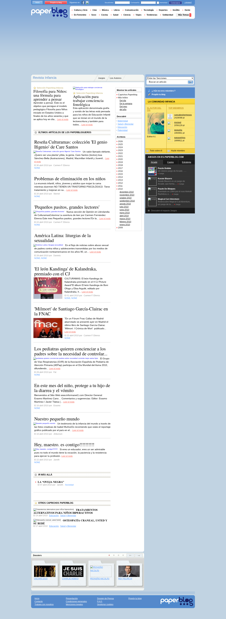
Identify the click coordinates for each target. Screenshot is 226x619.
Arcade (154, 162)
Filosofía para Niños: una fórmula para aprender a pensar (50, 95)
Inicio (37, 2)
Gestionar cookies (105, 604)
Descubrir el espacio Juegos (164, 210)
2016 (120, 171)
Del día (123, 100)
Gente (187, 10)
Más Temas (183, 15)
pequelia (178, 130)
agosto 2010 (125, 204)
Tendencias (152, 15)
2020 (120, 159)
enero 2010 (125, 225)
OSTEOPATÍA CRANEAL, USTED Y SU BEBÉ (70, 521)
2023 (120, 150)
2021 (120, 156)
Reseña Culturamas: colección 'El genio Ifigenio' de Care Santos (70, 144)
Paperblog (49, 12)
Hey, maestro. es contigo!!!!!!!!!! (64, 444)
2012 (120, 183)
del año (123, 109)
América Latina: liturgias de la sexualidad (62, 237)
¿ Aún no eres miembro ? (163, 91)
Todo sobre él (156, 151)
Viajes (138, 15)
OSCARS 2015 (40, 579)
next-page (139, 555)
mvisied (177, 122)
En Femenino (80, 15)
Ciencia (127, 15)
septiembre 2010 (127, 201)
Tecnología (149, 10)
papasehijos (179, 137)
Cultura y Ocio (80, 10)
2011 (120, 186)
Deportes (163, 10)
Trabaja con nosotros (44, 604)
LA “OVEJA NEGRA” (51, 482)
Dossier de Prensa (105, 598)
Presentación (72, 598)
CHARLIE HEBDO (70, 579)
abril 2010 (124, 216)
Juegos (101, 78)
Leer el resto (62, 119)
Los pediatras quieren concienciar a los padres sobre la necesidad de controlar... (70, 351)
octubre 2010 (126, 198)
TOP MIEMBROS (176, 108)
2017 (120, 168)
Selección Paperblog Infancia (50, 88)
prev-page (130, 555)
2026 (120, 141)
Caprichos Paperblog (127, 95)
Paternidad (123, 130)
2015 (120, 174)
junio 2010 (124, 210)
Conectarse (175, 3)
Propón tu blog (158, 94)
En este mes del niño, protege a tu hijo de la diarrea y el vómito (72, 387)
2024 (120, 147)
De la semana (126, 103)
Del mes (123, 106)
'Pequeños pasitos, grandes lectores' (66, 207)
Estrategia (186, 162)
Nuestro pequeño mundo (56, 418)
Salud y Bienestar (68, 515)
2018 (120, 165)
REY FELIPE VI (125, 579)
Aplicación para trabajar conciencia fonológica (88, 100)
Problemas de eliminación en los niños (70, 178)
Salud (115, 15)
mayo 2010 (125, 213)
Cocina (104, 15)
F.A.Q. (99, 601)
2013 (120, 180)
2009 (120, 227)
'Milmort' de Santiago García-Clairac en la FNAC (71, 311)
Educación (54, 515)
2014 (120, 177)
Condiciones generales (76, 601)
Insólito (176, 10)
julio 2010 (124, 207)
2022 (120, 153)
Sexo (93, 15)
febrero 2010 (125, 222)
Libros (117, 10)
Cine (94, 10)
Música (105, 10)
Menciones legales (74, 604)
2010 (120, 189)
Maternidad (123, 121)
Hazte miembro (178, 151)
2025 (120, 144)
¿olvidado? (188, 2)
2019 (120, 162)
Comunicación (131, 10)
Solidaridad (167, 15)
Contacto (39, 601)
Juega (161, 173)
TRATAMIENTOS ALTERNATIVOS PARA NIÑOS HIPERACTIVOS (65, 511)
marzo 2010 (125, 219)
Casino (170, 162)
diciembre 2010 (127, 192)
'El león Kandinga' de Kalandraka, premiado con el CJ (65, 271)
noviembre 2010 (127, 195)
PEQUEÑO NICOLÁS (99, 579)
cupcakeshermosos (183, 115)
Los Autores (115, 78)
